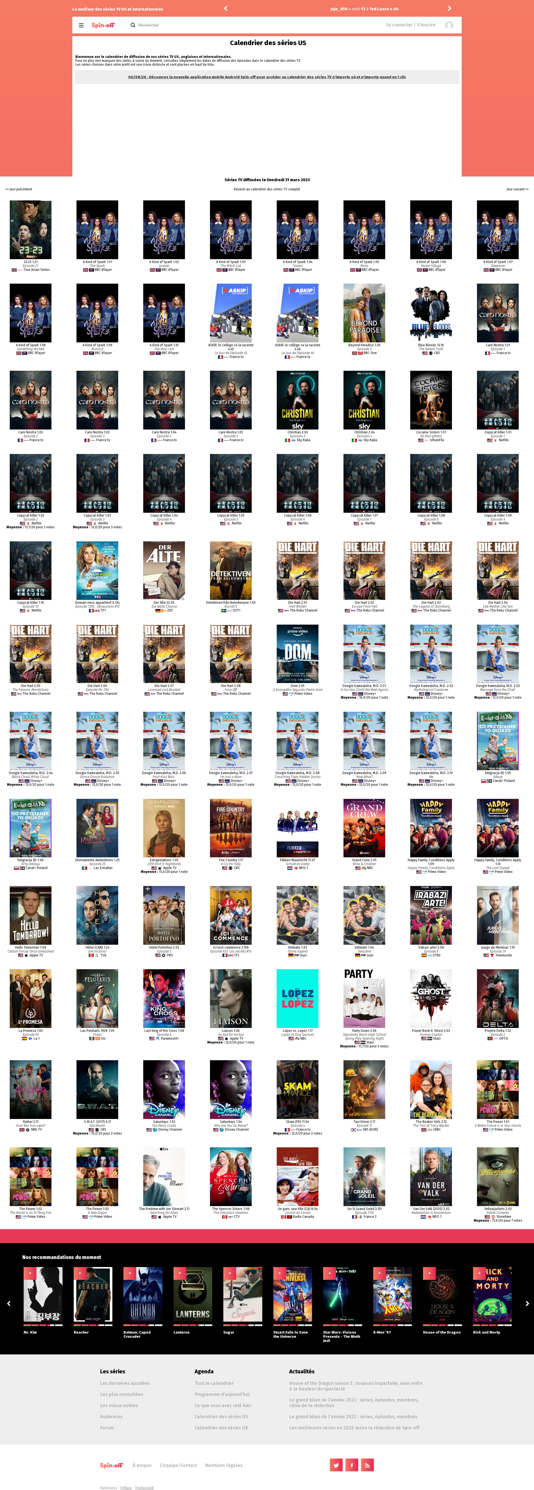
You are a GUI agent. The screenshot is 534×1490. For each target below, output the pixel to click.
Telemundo (503, 955)
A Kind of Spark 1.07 (498, 262)
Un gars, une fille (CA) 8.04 (298, 1209)
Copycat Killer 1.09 (498, 515)
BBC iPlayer (103, 270)
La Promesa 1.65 (31, 1031)
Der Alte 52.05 (164, 603)
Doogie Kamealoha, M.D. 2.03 (498, 686)
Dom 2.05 (298, 686)
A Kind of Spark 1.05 (364, 262)
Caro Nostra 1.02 (30, 432)
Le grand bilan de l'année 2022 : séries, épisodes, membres (353, 1416)
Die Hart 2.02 (364, 603)
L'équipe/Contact (178, 1465)
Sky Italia (303, 440)
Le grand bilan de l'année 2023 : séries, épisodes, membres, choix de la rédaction (353, 1402)
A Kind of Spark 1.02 (164, 262)
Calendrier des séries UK (221, 1427)
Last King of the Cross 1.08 (164, 1031)
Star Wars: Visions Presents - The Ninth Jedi (341, 1336)
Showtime (503, 1217)
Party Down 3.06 (364, 1031)
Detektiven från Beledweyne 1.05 (231, 603)
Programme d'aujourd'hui (222, 1394)
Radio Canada (303, 1217)
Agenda (204, 1371)
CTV (237, 1217)
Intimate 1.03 (297, 947)
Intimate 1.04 (364, 947)
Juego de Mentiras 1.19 (498, 947)
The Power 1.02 (30, 1209)
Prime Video (303, 694)
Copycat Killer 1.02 (30, 515)
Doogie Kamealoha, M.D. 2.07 (231, 773)
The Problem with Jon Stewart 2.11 (164, 1209)
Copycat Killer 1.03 (97, 515)
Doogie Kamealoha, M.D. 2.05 (97, 773)
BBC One (370, 353)
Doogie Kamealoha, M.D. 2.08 (298, 773)
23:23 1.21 (31, 262)
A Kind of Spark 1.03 (231, 262)
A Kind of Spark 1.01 (97, 262)
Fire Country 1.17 (231, 860)
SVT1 (236, 610)
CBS (437, 353)
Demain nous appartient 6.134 (97, 603)
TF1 (103, 610)
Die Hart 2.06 (97, 686)
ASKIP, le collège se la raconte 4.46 (297, 347)
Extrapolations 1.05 (164, 860)
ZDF (170, 610)
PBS (170, 955)
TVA (103, 955)
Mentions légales (224, 1465)
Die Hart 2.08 (231, 686)
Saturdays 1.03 (164, 1122)
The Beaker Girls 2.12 (431, 1122)
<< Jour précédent (18, 189)
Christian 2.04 (364, 432)
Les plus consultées (121, 1394)
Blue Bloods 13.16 (431, 345)
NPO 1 (303, 868)
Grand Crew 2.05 (364, 860)
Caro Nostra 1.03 (97, 432)
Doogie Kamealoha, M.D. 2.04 (31, 773)
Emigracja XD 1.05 (498, 773)
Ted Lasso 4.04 (294, 9)
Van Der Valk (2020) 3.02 (431, 1209)
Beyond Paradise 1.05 (364, 345)
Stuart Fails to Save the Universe (290, 1334)
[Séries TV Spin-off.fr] (103, 25)
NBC (370, 868)
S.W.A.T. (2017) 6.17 (97, 1122)
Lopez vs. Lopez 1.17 (298, 1031)
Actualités (302, 1371)
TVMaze (126, 1488)
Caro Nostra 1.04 (164, 432)
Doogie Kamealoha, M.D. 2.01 (364, 686)
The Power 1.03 (97, 1209)
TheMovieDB (144, 1488)
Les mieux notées (119, 1405)
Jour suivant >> (517, 189)
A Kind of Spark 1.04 (297, 262)
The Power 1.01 (498, 1122)
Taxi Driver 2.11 (364, 1122)
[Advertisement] (267, 126)
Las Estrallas (103, 868)
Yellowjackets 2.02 (498, 1209)
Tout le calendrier (214, 1383)
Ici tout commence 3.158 (231, 947)
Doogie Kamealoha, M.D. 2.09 (364, 773)
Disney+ (370, 694)
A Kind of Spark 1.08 (31, 345)
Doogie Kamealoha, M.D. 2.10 (431, 773)
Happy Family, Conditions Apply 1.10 (497, 862)
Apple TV (170, 868)
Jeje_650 (249, 9)
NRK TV (36, 1129)
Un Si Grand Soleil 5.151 (364, 1209)
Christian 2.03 (298, 432)
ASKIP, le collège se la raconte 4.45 (231, 347)
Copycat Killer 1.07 (364, 515)
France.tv (237, 357)
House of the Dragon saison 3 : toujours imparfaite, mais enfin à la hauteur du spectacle (355, 1385)
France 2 (370, 1217)
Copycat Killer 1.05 (230, 515)
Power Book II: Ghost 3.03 (431, 1031)
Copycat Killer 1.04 (164, 515)
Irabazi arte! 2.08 (431, 947)
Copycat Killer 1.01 (497, 432)
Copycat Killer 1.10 (30, 603)
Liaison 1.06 (231, 1031)
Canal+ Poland (504, 781)
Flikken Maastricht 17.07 (297, 860)
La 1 (36, 1038)
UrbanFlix (437, 440)
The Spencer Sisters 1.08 (230, 1209)
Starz (370, 1042)
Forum (107, 1427)
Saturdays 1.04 (231, 1122)
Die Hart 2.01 (297, 603)
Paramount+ (170, 1038)
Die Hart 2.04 (498, 603)
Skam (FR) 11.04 (297, 1122)
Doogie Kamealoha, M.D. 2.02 (431, 686)
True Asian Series (36, 270)
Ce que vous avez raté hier (223, 1405)
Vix (103, 1038)
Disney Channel (170, 1129)
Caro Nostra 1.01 (498, 345)
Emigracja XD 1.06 (31, 860)
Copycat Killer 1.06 (298, 515)
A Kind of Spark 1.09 (97, 345)
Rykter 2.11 (30, 1122)
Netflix (504, 440)
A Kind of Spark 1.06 (431, 262)
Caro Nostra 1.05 (231, 432)
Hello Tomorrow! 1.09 (30, 947)
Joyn (303, 955)
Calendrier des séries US (221, 1416)
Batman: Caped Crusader (137, 1334)
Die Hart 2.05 (30, 686)
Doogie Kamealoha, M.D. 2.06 (164, 773)
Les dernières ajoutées (125, 1383)
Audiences (111, 1416)
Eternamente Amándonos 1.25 (97, 860)
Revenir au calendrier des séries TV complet (267, 189)
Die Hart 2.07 (164, 686)
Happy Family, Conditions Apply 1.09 (431, 862)
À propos (142, 1465)
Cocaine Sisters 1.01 (431, 432)
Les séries (112, 1371)
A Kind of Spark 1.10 (164, 345)
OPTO (503, 1038)
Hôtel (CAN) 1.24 (97, 947)
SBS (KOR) (370, 1129)
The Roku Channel (303, 610)
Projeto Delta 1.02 (498, 1031)
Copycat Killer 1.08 (431, 515)
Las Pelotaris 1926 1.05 (97, 1031)
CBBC (437, 1129)
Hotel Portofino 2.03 (164, 947)
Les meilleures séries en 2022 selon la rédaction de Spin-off (354, 1427)
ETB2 (437, 955)
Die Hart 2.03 (431, 603)
